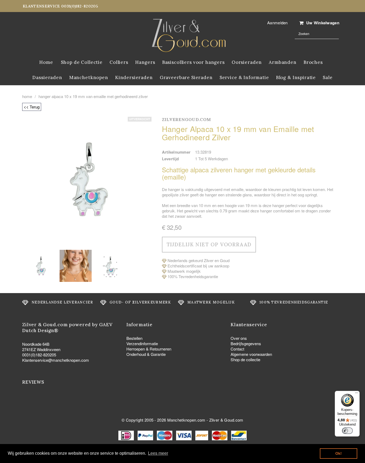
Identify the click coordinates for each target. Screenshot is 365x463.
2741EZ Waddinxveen (41, 349)
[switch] (347, 430)
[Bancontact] (239, 435)
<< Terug (32, 107)
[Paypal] (146, 435)
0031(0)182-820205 (39, 354)
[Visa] (184, 435)
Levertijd (170, 159)
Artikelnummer (176, 152)
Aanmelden (277, 22)
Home (27, 96)
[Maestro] (165, 435)
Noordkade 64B (35, 344)
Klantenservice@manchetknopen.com (55, 360)
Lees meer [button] (158, 453)
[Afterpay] (202, 435)
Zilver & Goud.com (226, 420)
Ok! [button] (338, 453)
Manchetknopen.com (186, 420)
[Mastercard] (220, 435)
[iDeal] (126, 435)
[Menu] (356, 394)
